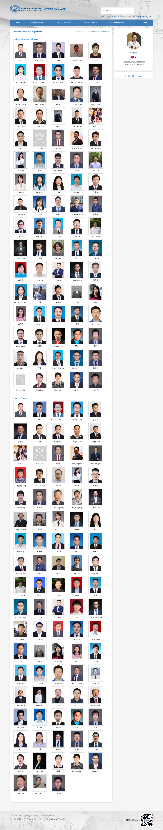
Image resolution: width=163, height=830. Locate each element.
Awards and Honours (89, 23)
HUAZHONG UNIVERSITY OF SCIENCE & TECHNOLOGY (129, 17)
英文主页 (87, 31)
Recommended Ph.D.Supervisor (134, 62)
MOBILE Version (132, 820)
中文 (102, 17)
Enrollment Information (116, 23)
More (145, 23)
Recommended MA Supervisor (134, 64)
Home (17, 23)
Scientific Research (37, 23)
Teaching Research (62, 23)
